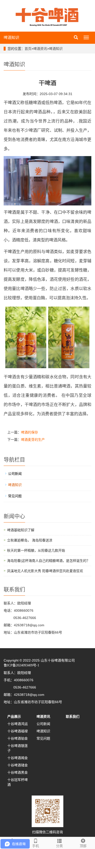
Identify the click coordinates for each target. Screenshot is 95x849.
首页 (28, 49)
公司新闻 (15, 474)
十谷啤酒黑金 (17, 772)
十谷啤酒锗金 (17, 765)
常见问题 (15, 496)
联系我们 (72, 716)
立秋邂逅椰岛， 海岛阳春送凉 (29, 540)
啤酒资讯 (40, 49)
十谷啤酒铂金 (17, 738)
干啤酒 (10, 102)
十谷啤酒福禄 (17, 731)
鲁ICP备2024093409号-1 (21, 665)
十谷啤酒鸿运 (17, 724)
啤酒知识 (11, 37)
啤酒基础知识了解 (20, 530)
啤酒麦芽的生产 (33, 440)
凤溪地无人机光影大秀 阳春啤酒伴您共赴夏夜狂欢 (45, 571)
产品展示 (14, 716)
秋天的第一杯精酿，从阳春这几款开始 (36, 550)
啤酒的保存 (29, 432)
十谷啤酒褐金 (17, 758)
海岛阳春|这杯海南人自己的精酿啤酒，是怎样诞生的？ (48, 561)
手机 (35, 846)
